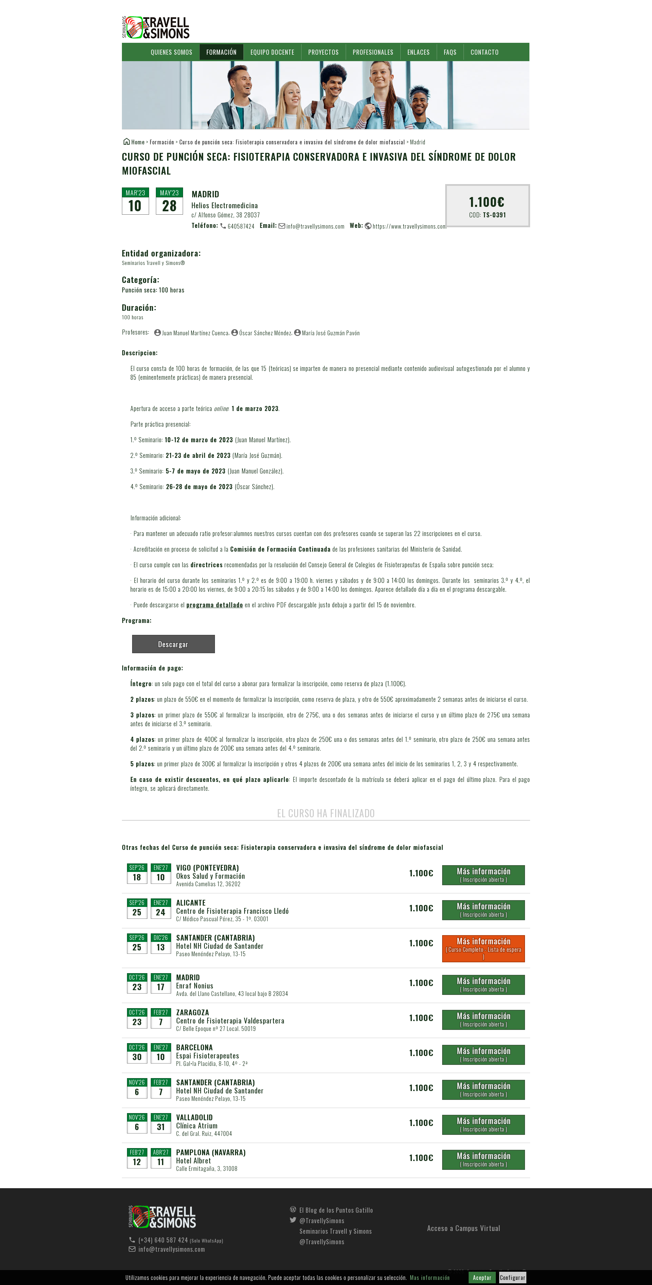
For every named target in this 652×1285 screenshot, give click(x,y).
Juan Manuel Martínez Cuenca (195, 332)
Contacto (485, 52)
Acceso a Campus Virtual (463, 1226)
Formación (221, 52)
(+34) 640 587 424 (163, 1240)
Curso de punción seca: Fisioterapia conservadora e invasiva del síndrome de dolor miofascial (292, 142)
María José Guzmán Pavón (331, 332)
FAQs (450, 52)
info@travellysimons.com (316, 226)
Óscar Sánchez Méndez (265, 332)
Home (138, 141)
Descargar (173, 644)
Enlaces (419, 52)
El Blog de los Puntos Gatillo (336, 1209)
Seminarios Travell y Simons (156, 27)
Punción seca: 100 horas (153, 289)
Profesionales (373, 52)
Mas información (430, 1277)
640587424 (241, 226)
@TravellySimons (322, 1220)
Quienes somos (172, 52)
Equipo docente (272, 52)
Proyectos (323, 52)
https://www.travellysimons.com (410, 226)
